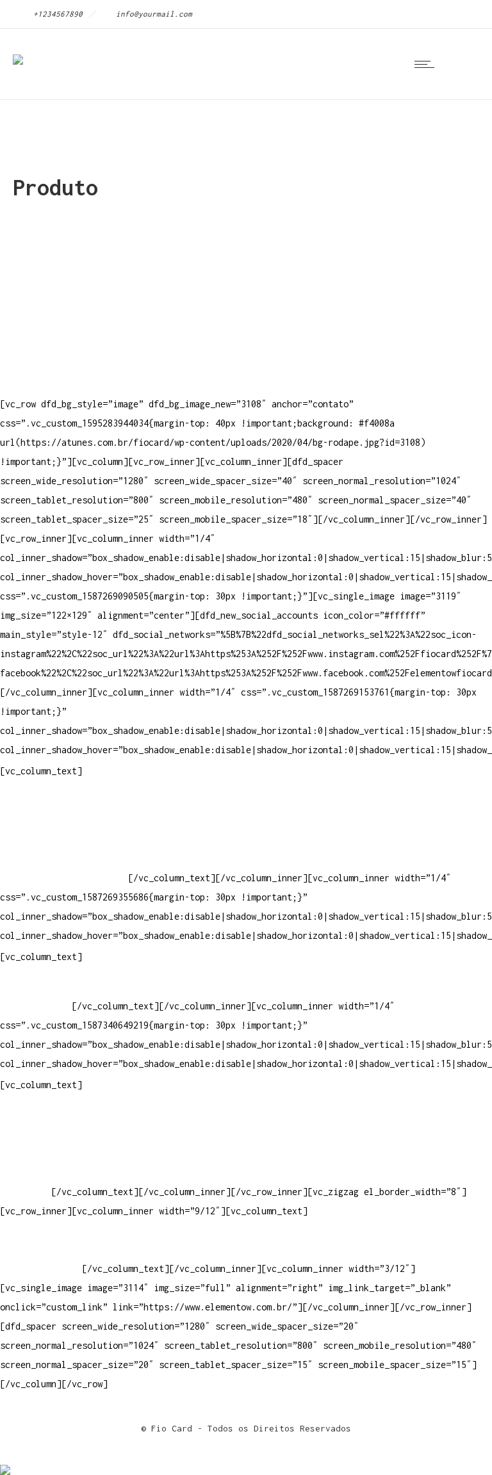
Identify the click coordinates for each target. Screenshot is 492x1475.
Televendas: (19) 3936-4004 (66, 820)
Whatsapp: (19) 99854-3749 (64, 877)
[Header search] (462, 63)
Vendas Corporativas (48, 1153)
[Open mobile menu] (427, 64)
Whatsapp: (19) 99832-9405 (64, 858)
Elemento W (25, 1172)
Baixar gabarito (38, 1134)
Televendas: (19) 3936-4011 (66, 800)
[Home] (18, 50)
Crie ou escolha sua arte (61, 1114)
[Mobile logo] (5, 1461)
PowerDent (23, 1191)
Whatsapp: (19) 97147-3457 (64, 839)
